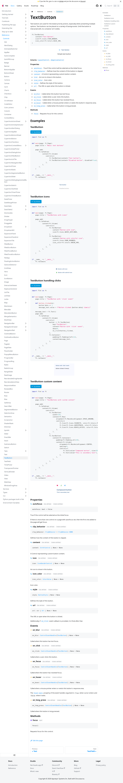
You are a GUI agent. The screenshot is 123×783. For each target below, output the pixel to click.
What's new (34, 771)
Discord (83, 1)
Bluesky (55, 774)
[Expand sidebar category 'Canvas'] (26, 83)
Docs (12, 6)
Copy (94, 508)
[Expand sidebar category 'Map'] (26, 302)
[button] (14, 14)
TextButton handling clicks (111, 21)
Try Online (35, 132)
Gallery (19, 6)
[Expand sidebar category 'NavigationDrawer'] (26, 326)
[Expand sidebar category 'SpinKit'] (26, 430)
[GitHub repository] (97, 5)
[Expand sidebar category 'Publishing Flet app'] (26, 24)
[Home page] (32, 11)
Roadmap (34, 6)
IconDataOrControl (44, 563)
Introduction (12, 765)
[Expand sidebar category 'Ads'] (26, 42)
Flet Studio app (35, 765)
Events (104, 51)
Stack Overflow (57, 768)
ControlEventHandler (48, 635)
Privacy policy (101, 765)
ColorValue (47, 579)
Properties (106, 29)
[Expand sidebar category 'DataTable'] (26, 206)
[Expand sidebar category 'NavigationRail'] (26, 330)
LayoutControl (43, 60)
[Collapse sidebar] (14, 755)
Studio (26, 6)
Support (77, 771)
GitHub (61, 1)
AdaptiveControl (57, 60)
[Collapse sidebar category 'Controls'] (26, 38)
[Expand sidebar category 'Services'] (26, 489)
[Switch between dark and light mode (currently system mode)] (101, 5)
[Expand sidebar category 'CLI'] (26, 495)
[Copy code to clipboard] (95, 34)
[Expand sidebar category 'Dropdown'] (26, 226)
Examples (105, 13)
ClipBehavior (50, 532)
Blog (42, 6)
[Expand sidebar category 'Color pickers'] (26, 107)
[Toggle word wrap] (92, 136)
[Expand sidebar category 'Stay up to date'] (26, 31)
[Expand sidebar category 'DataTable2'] (26, 209)
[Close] (120, 1)
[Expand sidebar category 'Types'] (26, 492)
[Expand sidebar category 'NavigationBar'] (26, 323)
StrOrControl (45, 548)
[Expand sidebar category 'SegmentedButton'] (26, 409)
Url (43, 611)
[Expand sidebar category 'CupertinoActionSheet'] (26, 121)
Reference (12, 768)
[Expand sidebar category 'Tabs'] (26, 451)
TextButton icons (109, 18)
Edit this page (38, 740)
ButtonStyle (43, 595)
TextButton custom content (109, 25)
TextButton (61, 635)
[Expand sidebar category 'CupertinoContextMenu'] (26, 145)
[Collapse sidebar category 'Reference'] (26, 35)
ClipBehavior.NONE (65, 532)
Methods (105, 68)
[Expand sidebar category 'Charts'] (26, 90)
